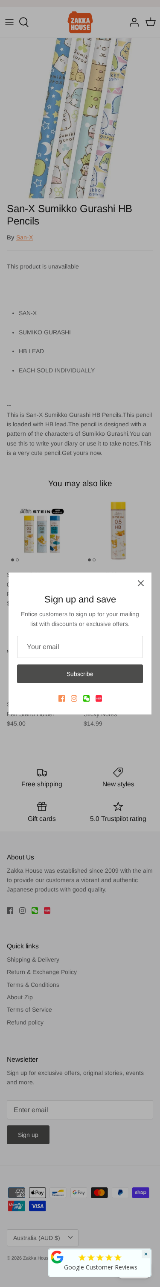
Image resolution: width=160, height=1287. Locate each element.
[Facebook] (61, 698)
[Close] (140, 583)
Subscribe (80, 673)
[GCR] (57, 1257)
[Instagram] (74, 698)
